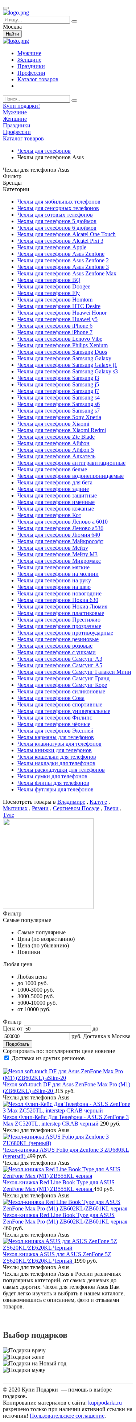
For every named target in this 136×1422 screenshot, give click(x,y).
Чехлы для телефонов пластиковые (60, 613)
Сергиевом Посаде (76, 808)
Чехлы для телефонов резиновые (58, 639)
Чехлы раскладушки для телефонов (61, 770)
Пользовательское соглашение (67, 1416)
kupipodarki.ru (105, 1403)
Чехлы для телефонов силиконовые (61, 691)
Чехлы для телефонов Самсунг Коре (62, 685)
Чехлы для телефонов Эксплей (55, 731)
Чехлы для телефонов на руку (54, 580)
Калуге (98, 802)
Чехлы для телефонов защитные (57, 495)
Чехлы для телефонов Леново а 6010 (62, 522)
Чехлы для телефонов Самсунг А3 (59, 659)
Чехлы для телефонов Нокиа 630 (57, 600)
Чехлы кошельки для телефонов (56, 757)
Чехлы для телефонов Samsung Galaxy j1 (67, 365)
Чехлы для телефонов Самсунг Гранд (63, 678)
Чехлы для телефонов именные (56, 502)
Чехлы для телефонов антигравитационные (71, 463)
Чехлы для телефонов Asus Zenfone (60, 254)
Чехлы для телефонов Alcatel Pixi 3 (60, 241)
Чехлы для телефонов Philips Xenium (62, 345)
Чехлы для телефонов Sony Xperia (59, 417)
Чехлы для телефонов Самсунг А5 (59, 665)
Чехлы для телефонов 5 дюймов (56, 221)
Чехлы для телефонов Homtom (54, 299)
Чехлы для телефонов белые (52, 469)
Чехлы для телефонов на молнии (58, 574)
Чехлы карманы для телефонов (55, 737)
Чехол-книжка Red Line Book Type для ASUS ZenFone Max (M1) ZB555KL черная (59, 1185)
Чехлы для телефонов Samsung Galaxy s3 (67, 371)
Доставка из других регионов (48, 1058)
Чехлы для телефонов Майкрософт (60, 541)
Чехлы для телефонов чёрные (53, 724)
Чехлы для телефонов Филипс (54, 717)
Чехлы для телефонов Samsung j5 (58, 384)
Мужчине (29, 53)
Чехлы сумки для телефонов (52, 776)
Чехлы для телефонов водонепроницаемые (70, 476)
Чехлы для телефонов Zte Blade (56, 437)
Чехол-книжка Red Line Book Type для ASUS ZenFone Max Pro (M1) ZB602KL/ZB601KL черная (65, 1218)
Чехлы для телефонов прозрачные (59, 626)
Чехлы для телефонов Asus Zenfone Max (66, 273)
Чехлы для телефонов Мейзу (52, 548)
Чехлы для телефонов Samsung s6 (58, 404)
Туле (8, 815)
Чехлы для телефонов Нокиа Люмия (62, 606)
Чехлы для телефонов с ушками (56, 652)
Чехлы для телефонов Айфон (53, 443)
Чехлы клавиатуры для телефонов (59, 744)
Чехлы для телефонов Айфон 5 (55, 450)
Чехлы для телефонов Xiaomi (53, 424)
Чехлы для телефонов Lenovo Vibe (59, 339)
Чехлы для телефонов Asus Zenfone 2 (63, 260)
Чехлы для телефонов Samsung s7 (58, 410)
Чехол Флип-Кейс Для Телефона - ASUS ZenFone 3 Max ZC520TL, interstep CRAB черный (66, 1120)
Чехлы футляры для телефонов (55, 789)
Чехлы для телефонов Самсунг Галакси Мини (74, 672)
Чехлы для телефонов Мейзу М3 (57, 554)
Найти (12, 34)
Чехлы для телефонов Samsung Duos (62, 352)
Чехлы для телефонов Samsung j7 (58, 391)
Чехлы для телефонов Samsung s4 (58, 397)
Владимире (71, 802)
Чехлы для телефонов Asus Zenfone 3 (63, 267)
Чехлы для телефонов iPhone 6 (54, 326)
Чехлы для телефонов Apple (51, 247)
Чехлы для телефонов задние (53, 489)
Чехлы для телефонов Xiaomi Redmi (61, 430)
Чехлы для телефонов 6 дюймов (56, 228)
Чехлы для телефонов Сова (51, 698)
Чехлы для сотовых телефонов (55, 215)
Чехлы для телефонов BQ (49, 280)
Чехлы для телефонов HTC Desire (58, 306)
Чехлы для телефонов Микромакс (59, 561)
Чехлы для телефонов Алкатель (56, 456)
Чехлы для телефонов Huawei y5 (57, 319)
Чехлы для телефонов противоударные (65, 633)
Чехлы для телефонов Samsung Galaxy (64, 358)
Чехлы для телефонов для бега (54, 482)
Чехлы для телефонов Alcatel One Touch (66, 234)
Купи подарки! (21, 106)
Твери (111, 808)
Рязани (40, 808)
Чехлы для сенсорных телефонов (58, 208)
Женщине (29, 60)
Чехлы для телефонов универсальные (63, 711)
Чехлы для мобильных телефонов (58, 201)
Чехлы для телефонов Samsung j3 (58, 378)
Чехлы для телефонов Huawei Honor (62, 313)
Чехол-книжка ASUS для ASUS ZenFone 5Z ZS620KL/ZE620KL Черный (57, 1257)
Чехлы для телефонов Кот (49, 515)
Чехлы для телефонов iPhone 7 (54, 332)
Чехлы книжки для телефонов (54, 750)
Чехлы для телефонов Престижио (58, 619)
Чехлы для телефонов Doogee (53, 286)
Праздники (31, 66)
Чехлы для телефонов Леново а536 (60, 528)
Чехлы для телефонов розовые (54, 646)
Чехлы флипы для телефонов (53, 783)
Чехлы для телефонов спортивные (59, 704)
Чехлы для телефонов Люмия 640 (58, 535)
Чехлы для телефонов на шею (54, 587)
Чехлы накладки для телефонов (56, 763)
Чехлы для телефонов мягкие (53, 567)
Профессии (31, 73)
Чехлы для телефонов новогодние (59, 593)
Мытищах (15, 808)
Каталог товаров (37, 79)
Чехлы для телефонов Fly (48, 293)
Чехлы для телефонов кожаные (55, 508)
